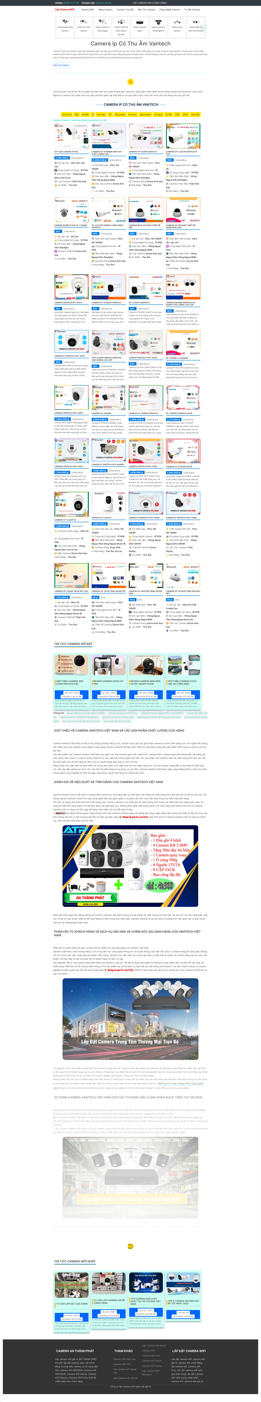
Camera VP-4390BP (101, 413)
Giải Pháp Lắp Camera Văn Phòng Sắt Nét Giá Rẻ (159, 717)
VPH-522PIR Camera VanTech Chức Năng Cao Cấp (106, 358)
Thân (177, 114)
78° (110, 114)
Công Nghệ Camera (169, 9)
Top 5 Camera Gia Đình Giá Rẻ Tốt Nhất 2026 (183, 1302)
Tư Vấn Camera (192, 9)
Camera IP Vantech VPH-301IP (69, 356)
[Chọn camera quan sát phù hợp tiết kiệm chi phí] (203, 27)
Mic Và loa (67, 114)
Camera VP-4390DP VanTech (143, 413)
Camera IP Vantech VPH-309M (181, 517)
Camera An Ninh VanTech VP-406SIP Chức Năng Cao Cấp (181, 303)
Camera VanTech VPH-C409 (143, 466)
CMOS (185, 114)
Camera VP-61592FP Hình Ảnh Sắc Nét (183, 592)
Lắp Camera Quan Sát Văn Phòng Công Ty (81, 721)
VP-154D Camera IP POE (66, 151)
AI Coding (158, 114)
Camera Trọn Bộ (125, 9)
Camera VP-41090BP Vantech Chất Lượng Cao (107, 152)
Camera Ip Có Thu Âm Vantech (131, 105)
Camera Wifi (87, 9)
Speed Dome (145, 114)
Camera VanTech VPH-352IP (143, 357)
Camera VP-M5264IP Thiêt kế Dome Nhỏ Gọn (180, 226)
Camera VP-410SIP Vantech (143, 151)
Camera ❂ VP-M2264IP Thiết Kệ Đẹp (144, 226)
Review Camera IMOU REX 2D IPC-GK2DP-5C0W (145, 682)
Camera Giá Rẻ (103, 2)
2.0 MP (169, 114)
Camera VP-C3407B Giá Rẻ (179, 466)
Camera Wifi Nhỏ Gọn (124, 1359)
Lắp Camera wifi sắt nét (125, 1378)
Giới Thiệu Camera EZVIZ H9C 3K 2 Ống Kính (182, 682)
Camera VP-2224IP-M (65, 520)
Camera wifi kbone (152, 1360)
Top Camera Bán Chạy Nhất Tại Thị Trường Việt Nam (146, 1300)
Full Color (132, 114)
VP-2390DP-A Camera (177, 358)
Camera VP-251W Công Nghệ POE (108, 591)
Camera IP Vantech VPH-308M (144, 517)
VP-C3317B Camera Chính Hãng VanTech (107, 226)
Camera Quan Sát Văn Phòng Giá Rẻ (118, 717)
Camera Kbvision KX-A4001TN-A (123, 713)
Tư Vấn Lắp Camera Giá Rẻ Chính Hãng (109, 1301)
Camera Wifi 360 (122, 1364)
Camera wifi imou (151, 1355)
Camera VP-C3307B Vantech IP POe (181, 152)
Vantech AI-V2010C (101, 517)
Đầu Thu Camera (146, 9)
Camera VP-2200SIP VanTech (106, 302)
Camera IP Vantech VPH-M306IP (108, 464)
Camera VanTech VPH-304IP (68, 413)
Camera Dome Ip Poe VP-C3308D (70, 225)
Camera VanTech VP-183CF (68, 302)
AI (93, 114)
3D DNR (85, 114)
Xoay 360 (195, 114)
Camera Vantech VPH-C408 (68, 466)
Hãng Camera (105, 9)
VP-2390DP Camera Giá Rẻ (179, 413)
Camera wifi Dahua (152, 1365)
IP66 (77, 114)
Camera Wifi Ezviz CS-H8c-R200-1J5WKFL (86, 713)
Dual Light (101, 114)
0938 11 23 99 (71, 2)
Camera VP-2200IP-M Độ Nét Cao (71, 591)
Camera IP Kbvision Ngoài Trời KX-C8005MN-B (162, 713)
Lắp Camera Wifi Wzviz (154, 1345)
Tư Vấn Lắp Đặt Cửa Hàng (72, 1304)
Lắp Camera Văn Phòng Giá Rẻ (116, 721)
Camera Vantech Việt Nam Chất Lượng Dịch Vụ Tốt (80, 120)
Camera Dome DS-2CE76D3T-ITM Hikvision (79, 717)
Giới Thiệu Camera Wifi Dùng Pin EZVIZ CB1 (69, 682)
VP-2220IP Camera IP (139, 302)
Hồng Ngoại (120, 114)
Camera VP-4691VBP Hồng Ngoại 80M (145, 592)
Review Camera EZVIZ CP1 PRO (109, 682)
